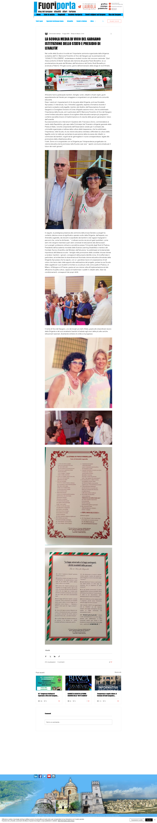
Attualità (70, 21)
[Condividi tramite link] (59, 656)
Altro (92, 21)
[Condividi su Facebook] (46, 656)
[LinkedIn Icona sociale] (36, 776)
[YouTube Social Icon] (49, 776)
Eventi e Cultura (82, 21)
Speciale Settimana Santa (55, 21)
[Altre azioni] (111, 34)
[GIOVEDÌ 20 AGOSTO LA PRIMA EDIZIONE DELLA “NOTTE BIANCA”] (78, 683)
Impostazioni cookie (137, 820)
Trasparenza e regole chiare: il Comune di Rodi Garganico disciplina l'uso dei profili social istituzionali (107, 695)
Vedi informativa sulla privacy (66, 821)
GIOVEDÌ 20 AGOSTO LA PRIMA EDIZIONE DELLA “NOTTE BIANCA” (77, 695)
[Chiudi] (155, 820)
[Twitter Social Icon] (44, 776)
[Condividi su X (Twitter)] (50, 656)
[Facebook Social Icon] (40, 776)
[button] (103, 21)
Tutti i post (39, 21)
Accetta (149, 820)
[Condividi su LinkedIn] (55, 656)
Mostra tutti (118, 672)
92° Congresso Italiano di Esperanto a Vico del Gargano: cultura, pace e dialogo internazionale (47, 695)
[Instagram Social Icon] (53, 776)
